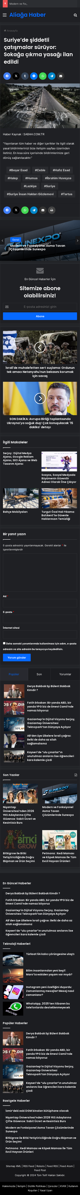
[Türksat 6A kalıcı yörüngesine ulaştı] (13, 959)
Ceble (41, 170)
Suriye (50, 186)
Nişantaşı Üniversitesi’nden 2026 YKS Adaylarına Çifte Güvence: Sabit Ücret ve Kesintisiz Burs (19, 815)
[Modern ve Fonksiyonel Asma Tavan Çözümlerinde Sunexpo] (59, 793)
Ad (5, 596)
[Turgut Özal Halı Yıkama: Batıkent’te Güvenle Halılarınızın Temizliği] (59, 498)
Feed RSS (52, 1166)
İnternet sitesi (11, 627)
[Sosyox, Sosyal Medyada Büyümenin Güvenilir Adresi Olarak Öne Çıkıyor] (59, 462)
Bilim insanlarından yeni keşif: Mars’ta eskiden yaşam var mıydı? (49, 972)
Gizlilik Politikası (37, 1186)
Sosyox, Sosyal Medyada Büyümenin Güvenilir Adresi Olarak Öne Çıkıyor (58, 478)
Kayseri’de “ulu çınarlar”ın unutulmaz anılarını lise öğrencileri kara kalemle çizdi (50, 756)
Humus (32, 178)
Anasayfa (11, 30)
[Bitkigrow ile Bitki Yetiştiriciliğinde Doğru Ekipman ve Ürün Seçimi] (20, 840)
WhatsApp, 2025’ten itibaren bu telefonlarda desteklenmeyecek (48, 1005)
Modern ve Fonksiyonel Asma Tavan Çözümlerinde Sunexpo (44, 3)
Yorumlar (65, 674)
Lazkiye (31, 186)
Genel (15, 239)
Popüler (14, 674)
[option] (40, 240)
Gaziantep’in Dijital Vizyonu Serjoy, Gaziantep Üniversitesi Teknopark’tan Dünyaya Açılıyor (51, 723)
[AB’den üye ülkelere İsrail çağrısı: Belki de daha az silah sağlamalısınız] (14, 741)
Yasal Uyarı (46, 1190)
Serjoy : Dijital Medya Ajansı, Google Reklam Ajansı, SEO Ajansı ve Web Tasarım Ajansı (20, 458)
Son (39, 674)
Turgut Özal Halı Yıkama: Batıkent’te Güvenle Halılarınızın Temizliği (58, 515)
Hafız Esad (62, 170)
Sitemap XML (13, 1166)
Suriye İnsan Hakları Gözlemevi (31, 194)
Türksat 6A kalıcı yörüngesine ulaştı (50, 954)
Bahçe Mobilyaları (15, 512)
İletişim (21, 1186)
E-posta (8, 611)
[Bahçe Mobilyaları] (21, 498)
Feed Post (40, 1170)
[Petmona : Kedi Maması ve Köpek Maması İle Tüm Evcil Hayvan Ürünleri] (59, 840)
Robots (40, 1166)
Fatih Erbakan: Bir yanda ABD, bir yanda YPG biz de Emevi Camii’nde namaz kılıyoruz (50, 706)
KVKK (63, 1186)
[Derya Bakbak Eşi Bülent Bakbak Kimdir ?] (14, 691)
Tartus (67, 194)
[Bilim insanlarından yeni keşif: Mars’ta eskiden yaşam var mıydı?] (13, 976)
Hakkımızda (8, 1186)
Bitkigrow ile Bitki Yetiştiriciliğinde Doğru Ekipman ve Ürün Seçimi (19, 857)
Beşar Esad (19, 170)
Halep (13, 178)
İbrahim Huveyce (59, 178)
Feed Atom (66, 1166)
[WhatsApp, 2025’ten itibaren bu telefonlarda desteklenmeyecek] (13, 1009)
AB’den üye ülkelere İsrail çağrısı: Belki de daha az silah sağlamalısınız (49, 739)
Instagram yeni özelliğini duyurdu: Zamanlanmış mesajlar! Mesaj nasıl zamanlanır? (50, 991)
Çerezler (53, 1186)
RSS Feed (28, 1166)
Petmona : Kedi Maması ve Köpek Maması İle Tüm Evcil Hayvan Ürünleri (59, 857)
